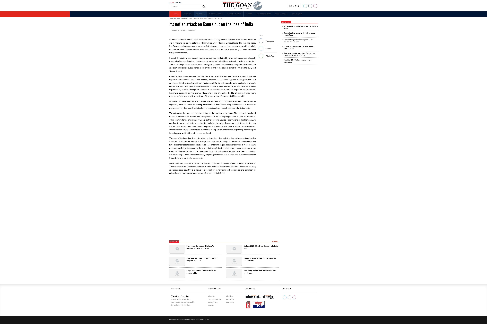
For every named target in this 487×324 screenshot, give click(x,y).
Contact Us (230, 299)
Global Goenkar (216, 14)
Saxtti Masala (281, 14)
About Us (211, 296)
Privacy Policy (213, 302)
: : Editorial (184, 18)
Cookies (211, 305)
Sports (249, 14)
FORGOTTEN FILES (264, 14)
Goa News (187, 14)
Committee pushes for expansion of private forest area (298, 41)
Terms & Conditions (215, 299)
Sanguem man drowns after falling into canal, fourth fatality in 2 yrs (299, 54)
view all (275, 241)
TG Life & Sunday (234, 14)
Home (176, 14)
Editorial (200, 14)
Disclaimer (230, 296)
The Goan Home (174, 18)
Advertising (230, 302)
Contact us (297, 14)
